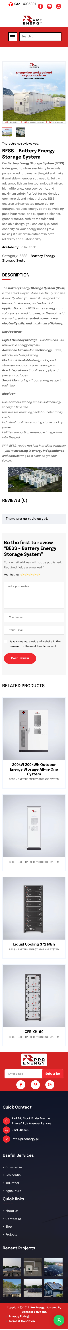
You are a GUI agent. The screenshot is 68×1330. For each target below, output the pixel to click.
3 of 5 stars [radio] (30, 574)
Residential (13, 1175)
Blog (8, 1226)
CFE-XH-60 (34, 1032)
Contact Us (13, 1219)
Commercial (13, 1167)
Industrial (12, 1183)
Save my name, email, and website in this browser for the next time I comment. (35, 644)
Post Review (20, 658)
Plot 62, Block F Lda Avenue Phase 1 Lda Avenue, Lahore (31, 1121)
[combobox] (40, 36)
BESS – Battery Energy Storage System (34, 779)
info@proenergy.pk (25, 1139)
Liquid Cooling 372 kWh (34, 944)
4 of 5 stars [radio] (34, 574)
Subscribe (52, 1073)
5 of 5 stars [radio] (38, 574)
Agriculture (13, 1191)
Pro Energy (37, 1307)
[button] (12, 36)
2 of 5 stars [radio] (26, 574)
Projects (11, 1234)
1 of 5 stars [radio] (22, 574)
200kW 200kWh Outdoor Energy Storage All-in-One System (34, 769)
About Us (11, 1211)
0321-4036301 (25, 4)
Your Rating (11, 574)
